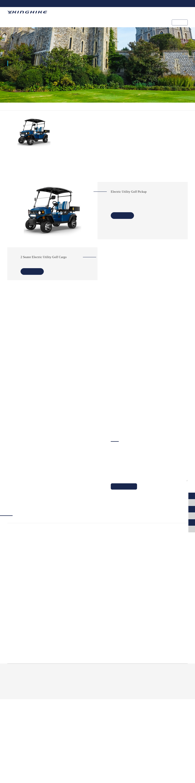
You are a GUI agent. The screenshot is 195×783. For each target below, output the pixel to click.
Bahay (13, 106)
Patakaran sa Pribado (178, 770)
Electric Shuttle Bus (54, 714)
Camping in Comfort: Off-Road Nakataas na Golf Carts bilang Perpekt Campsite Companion (158, 679)
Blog (167, 732)
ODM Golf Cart (63, 22)
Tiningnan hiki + (122, 215)
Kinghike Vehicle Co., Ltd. (141, 762)
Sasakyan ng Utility (41, 106)
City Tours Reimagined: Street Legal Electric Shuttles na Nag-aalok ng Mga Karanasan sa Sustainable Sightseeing (143, 619)
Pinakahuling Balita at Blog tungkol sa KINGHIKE (87, 591)
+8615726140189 (22, 3)
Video (167, 737)
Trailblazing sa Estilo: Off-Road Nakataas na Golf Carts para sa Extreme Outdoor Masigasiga (96, 679)
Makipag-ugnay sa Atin (151, 22)
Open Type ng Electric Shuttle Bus (58, 720)
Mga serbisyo (84, 22)
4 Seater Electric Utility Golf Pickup (128, 203)
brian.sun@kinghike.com (51, 3)
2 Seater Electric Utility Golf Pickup (128, 198)
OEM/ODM (129, 714)
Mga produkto (43, 22)
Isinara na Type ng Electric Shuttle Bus (60, 724)
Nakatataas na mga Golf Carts (21, 724)
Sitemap (160, 770)
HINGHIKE (102, 22)
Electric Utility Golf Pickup (129, 191)
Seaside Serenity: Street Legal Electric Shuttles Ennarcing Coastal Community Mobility (32, 679)
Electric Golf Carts (17, 714)
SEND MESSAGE (124, 563)
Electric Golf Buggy (16, 720)
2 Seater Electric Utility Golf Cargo (44, 257)
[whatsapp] (191, 509)
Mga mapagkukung (123, 22)
